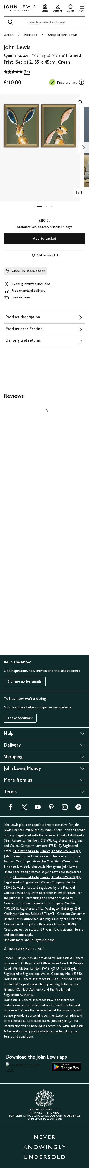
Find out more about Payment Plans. (29, 940)
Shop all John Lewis (63, 34)
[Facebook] (11, 808)
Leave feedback (20, 718)
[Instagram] (65, 808)
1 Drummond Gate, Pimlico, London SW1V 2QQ (47, 851)
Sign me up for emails (25, 682)
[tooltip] (81, 82)
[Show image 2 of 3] (83, 147)
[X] (24, 808)
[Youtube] (38, 808)
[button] (82, 7)
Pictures (30, 34)
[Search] (10, 22)
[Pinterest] (51, 808)
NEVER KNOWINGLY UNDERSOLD (44, 1147)
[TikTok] (78, 808)
